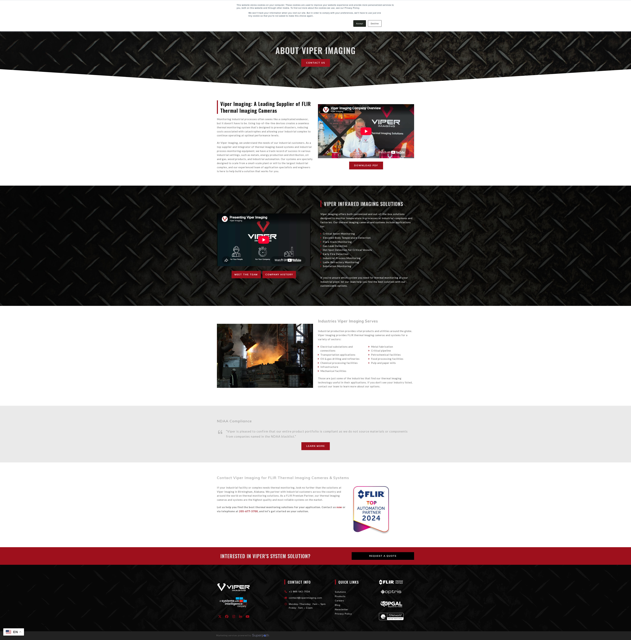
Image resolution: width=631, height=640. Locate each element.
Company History (279, 274)
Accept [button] (359, 23)
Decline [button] (375, 23)
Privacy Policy (343, 613)
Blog (337, 605)
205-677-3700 (248, 511)
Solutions (340, 591)
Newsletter (341, 609)
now (339, 507)
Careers (339, 600)
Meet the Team (246, 274)
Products (340, 596)
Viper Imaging (329, 214)
